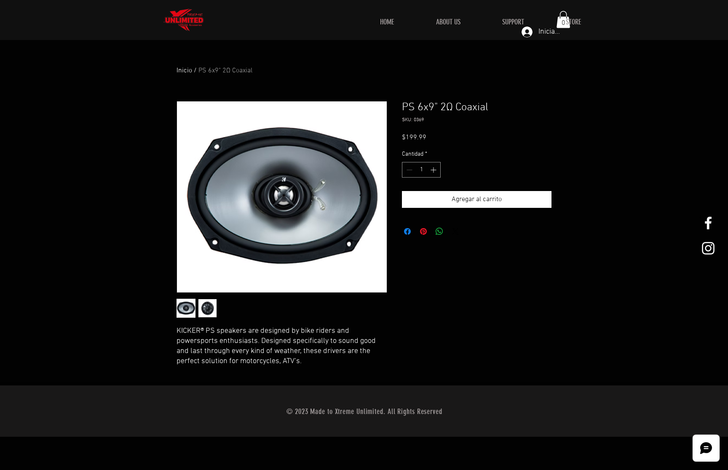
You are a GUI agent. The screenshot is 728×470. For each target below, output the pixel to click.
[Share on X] (455, 231)
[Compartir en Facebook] (407, 231)
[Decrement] (408, 169)
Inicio (184, 70)
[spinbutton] (421, 169)
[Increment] (434, 169)
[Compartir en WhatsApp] (439, 231)
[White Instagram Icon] (708, 248)
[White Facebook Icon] (708, 223)
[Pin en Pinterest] (423, 231)
